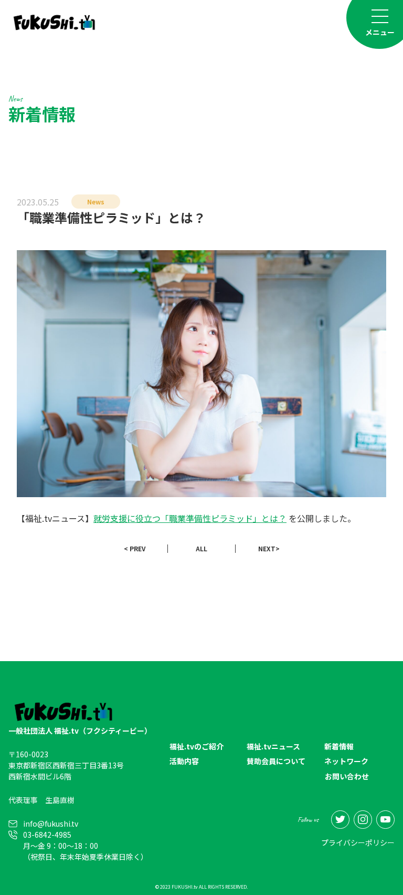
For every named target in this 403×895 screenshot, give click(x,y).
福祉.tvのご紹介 (196, 746)
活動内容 (184, 761)
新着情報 (339, 746)
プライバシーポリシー (358, 842)
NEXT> (269, 548)
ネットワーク (346, 761)
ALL (201, 548)
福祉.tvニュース (273, 746)
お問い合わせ (347, 776)
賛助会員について (276, 761)
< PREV (134, 548)
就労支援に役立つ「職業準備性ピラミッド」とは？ (190, 518)
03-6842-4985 (47, 834)
